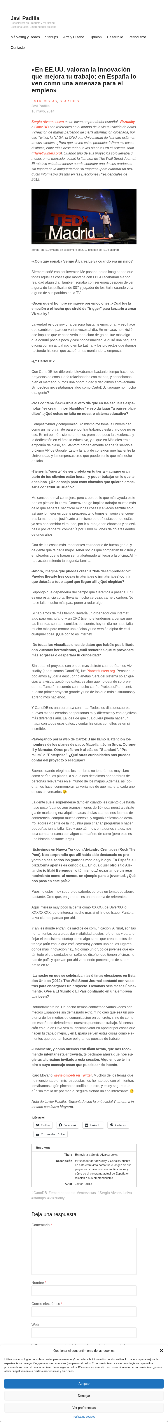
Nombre (39, 1283)
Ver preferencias (84, 1408)
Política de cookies (84, 1416)
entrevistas (87, 1193)
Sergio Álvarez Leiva (48, 122)
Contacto (18, 47)
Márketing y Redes (25, 37)
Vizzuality (127, 122)
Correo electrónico (47, 1304)
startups (39, 1198)
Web (35, 1325)
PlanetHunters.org (47, 153)
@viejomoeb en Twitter (73, 1075)
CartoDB (41, 127)
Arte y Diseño (73, 37)
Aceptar (84, 1383)
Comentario (42, 1225)
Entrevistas (44, 101)
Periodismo (137, 37)
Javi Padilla (25, 18)
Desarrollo (115, 37)
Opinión (95, 37)
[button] (161, 1350)
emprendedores (63, 1193)
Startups (51, 37)
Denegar (84, 1395)
